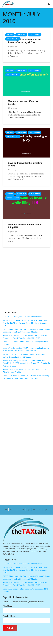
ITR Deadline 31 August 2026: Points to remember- (23, 317)
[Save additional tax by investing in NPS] (26, 129)
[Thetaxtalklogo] (8, 4)
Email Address (9, 616)
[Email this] (6, 509)
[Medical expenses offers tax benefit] (26, 68)
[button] (43, 4)
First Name (7, 606)
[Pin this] (28, 509)
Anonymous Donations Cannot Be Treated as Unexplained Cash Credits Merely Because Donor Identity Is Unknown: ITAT (25, 323)
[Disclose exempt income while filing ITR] (26, 191)
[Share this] (11, 509)
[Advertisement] (26, 282)
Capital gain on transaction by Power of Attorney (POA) (24, 41)
